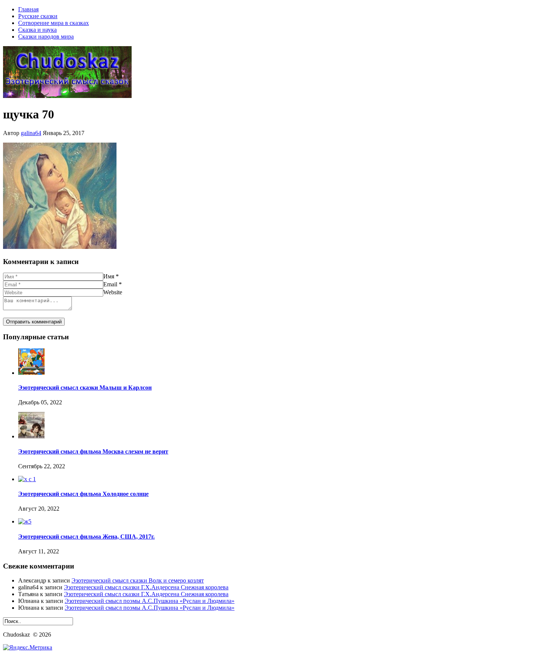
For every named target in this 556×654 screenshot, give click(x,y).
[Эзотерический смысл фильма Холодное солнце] (27, 479)
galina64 (31, 133)
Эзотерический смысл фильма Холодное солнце (83, 494)
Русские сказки (37, 16)
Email (110, 284)
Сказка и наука (37, 29)
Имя (108, 276)
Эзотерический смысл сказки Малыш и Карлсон (85, 387)
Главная (28, 9)
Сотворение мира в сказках (53, 23)
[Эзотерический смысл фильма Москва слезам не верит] (31, 436)
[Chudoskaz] (67, 96)
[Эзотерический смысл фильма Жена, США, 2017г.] (24, 521)
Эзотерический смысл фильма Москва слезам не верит (93, 451)
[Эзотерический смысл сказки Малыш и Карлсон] (31, 373)
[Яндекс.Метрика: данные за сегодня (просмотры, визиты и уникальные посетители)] (27, 647)
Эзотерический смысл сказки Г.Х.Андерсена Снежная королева (146, 587)
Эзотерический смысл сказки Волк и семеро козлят (137, 580)
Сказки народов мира (46, 36)
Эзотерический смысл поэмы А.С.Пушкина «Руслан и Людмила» (150, 601)
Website (112, 292)
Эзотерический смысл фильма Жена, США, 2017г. (86, 536)
